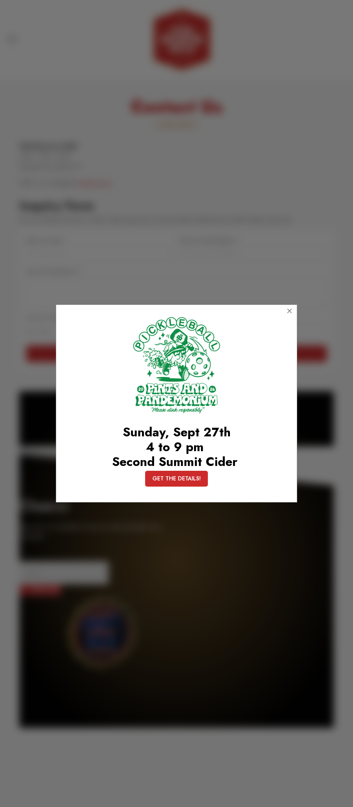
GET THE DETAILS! (176, 478)
